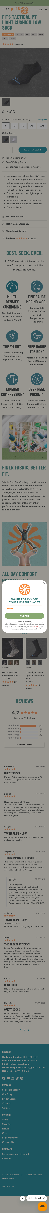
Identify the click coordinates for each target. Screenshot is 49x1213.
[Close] (44, 583)
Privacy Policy (36, 626)
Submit (24, 615)
